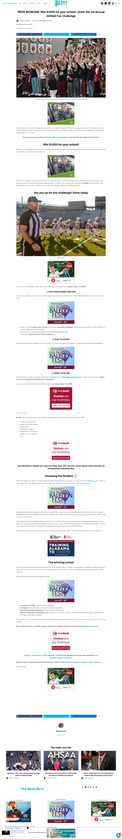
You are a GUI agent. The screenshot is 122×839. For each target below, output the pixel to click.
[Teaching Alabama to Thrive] (61, 545)
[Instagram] (106, 3)
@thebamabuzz (92, 481)
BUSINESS (14, 3)
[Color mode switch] (118, 3)
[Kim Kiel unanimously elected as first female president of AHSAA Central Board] (61, 760)
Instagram (68, 658)
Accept (9, 832)
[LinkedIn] (109, 3)
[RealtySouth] (61, 398)
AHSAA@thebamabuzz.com (71, 377)
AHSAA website (94, 619)
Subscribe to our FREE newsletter (43, 655)
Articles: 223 (61, 735)
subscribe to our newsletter (58, 137)
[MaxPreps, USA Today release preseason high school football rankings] (23, 760)
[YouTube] (96, 787)
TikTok (90, 662)
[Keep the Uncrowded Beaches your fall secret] (61, 833)
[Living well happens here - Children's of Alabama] (61, 272)
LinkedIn (60, 658)
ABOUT (45, 3)
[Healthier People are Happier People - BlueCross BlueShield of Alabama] (61, 679)
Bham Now (96, 181)
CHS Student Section (75, 99)
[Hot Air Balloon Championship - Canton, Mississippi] (61, 312)
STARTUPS (32, 3)
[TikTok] (113, 3)
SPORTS (25, 3)
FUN (20, 3)
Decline (17, 832)
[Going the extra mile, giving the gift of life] (61, 113)
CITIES (38, 3)
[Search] (115, 3)
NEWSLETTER (6, 3)
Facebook (53, 658)
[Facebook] (102, 3)
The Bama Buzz (32, 789)
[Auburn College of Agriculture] (18, 812)
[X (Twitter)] (85, 787)
